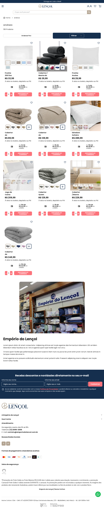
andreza (17, 18)
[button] (8, 63)
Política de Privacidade (49, 389)
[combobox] (52, 12)
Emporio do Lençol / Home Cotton (52, 489)
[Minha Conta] (89, 6)
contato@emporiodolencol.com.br (23, 432)
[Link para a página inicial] (7, 18)
